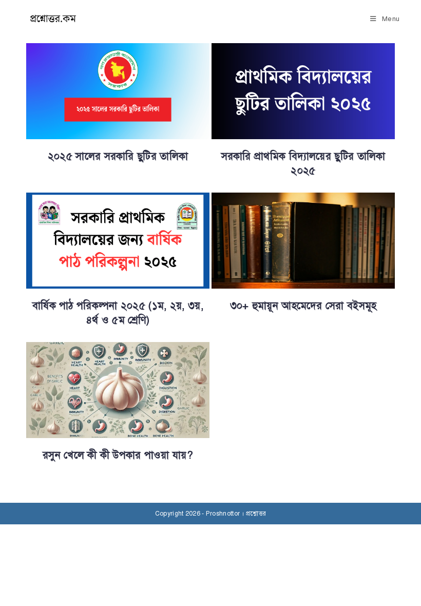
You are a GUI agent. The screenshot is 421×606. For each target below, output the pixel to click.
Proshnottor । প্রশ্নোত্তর (236, 513)
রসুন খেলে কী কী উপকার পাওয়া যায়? (118, 455)
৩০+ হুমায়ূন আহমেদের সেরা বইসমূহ (303, 305)
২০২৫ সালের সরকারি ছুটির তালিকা (118, 156)
